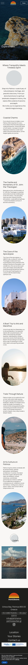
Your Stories (14, 636)
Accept (4, 662)
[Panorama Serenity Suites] (13, 3)
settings (17, 659)
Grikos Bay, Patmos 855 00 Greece (14, 608)
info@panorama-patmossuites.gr (14, 619)
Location (14, 632)
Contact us (14, 640)
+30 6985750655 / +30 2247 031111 (14, 614)
